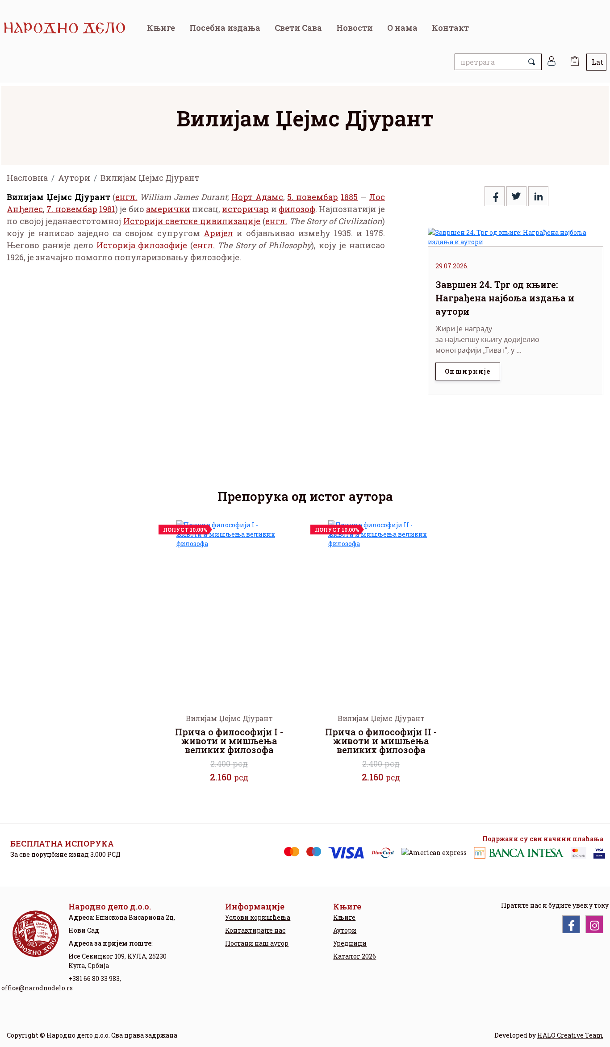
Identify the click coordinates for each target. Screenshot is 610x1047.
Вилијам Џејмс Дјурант (150, 177)
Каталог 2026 (354, 956)
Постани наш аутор (256, 943)
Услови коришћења (257, 917)
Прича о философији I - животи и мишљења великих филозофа (229, 740)
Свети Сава (298, 27)
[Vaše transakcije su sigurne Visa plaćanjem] (599, 853)
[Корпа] (574, 57)
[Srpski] (596, 62)
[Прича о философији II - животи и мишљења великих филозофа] (381, 609)
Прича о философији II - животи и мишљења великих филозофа (381, 740)
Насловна (27, 177)
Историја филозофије (142, 245)
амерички (168, 209)
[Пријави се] (551, 61)
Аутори (74, 177)
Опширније (468, 371)
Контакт (450, 27)
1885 (349, 197)
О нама (402, 27)
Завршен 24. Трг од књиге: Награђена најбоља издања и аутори (504, 298)
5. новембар (312, 197)
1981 (107, 209)
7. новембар (71, 209)
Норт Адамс (257, 197)
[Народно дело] (72, 27)
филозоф (297, 209)
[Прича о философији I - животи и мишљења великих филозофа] (229, 609)
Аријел (218, 233)
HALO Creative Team (570, 1035)
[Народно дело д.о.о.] (34, 941)
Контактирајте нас (255, 930)
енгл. (126, 197)
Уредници (350, 943)
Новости (354, 27)
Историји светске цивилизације (192, 221)
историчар (245, 209)
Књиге (161, 27)
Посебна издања (224, 27)
